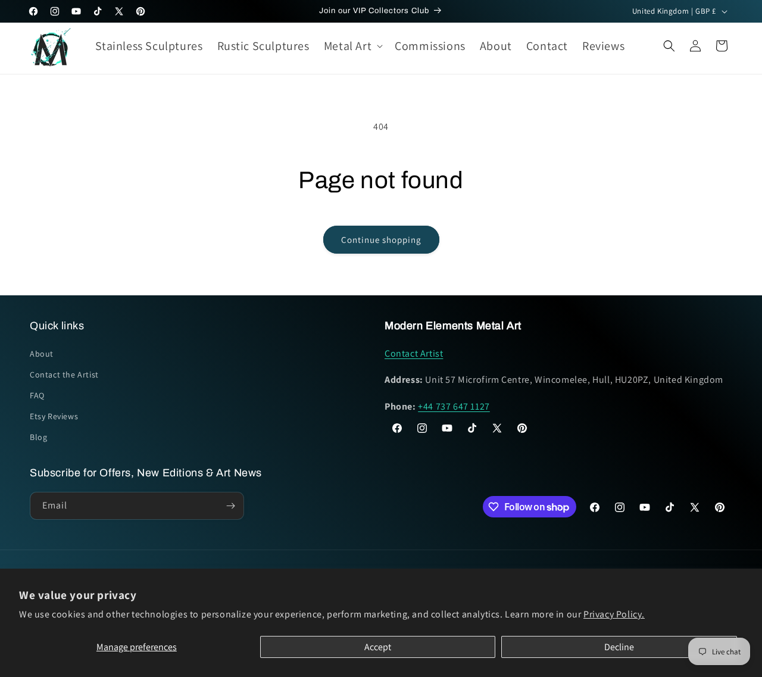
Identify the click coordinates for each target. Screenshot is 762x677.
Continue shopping (381, 239)
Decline (619, 647)
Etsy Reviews (54, 416)
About (42, 353)
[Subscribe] (230, 506)
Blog (38, 437)
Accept (377, 647)
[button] (352, 46)
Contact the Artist (64, 374)
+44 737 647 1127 (454, 406)
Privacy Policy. (614, 614)
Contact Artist (414, 353)
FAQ (37, 395)
